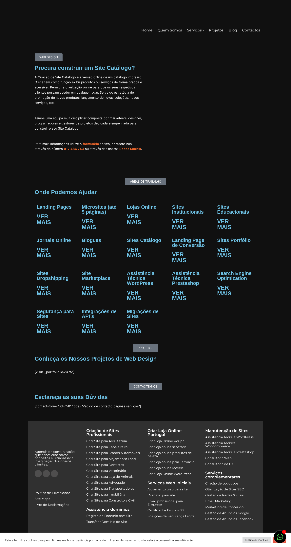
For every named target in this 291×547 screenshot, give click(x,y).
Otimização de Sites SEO (224, 489)
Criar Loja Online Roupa (165, 441)
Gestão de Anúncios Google (227, 513)
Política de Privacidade (52, 493)
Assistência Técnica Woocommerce (220, 444)
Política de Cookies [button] (256, 540)
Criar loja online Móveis (165, 468)
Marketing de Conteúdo (224, 507)
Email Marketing (218, 501)
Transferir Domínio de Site (106, 522)
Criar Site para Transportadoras (110, 488)
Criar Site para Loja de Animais (109, 477)
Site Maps (42, 499)
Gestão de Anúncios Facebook (229, 519)
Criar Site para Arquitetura (106, 441)
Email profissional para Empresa (165, 502)
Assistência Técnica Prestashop (229, 452)
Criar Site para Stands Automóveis (113, 453)
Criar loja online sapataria (166, 447)
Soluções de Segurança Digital (171, 516)
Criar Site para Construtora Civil (110, 500)
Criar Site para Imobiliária (105, 494)
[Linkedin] (54, 473)
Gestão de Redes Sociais (224, 495)
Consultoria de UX (219, 464)
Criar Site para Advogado (105, 482)
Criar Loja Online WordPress (169, 474)
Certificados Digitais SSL (166, 510)
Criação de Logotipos (221, 483)
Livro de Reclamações (52, 505)
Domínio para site (161, 495)
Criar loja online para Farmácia (170, 462)
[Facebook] (38, 473)
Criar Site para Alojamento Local (111, 459)
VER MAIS (44, 219)
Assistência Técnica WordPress (229, 437)
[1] (280, 539)
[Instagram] (46, 473)
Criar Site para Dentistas (105, 465)
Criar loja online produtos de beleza (169, 454)
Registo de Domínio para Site (109, 516)
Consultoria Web (218, 458)
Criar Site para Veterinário (106, 471)
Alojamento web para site (167, 489)
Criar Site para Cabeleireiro (106, 447)
